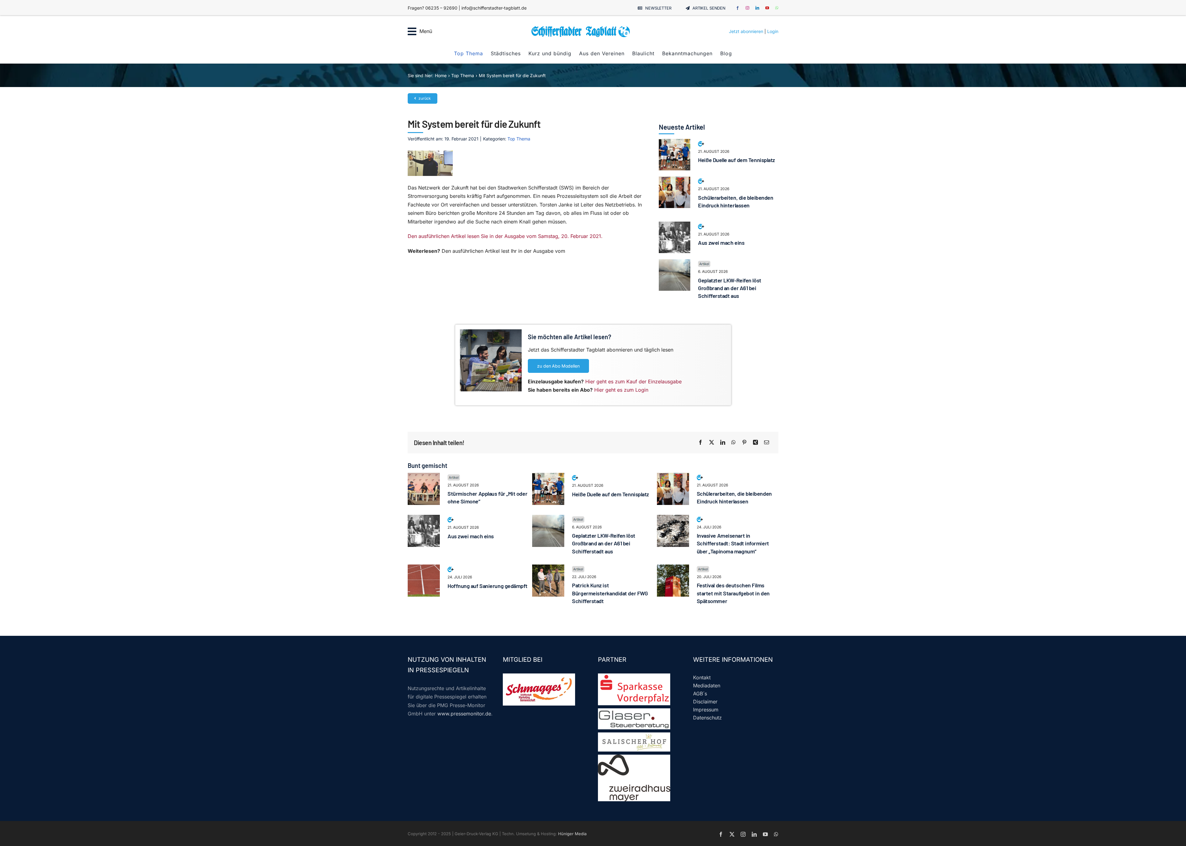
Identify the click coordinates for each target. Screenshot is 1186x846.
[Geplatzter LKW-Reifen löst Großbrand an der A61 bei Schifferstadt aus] (674, 263)
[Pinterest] (744, 442)
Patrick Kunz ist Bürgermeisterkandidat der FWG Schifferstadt (610, 593)
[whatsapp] (776, 8)
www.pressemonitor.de (464, 714)
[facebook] (737, 8)
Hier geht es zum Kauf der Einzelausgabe (633, 381)
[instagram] (747, 8)
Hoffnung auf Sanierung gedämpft (488, 585)
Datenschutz (707, 718)
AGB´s (700, 693)
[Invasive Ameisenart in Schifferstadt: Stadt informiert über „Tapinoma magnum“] (673, 519)
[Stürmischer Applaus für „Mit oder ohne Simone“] (424, 477)
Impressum (705, 709)
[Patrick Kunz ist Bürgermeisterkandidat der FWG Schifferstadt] (548, 568)
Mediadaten (706, 685)
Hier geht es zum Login (621, 390)
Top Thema (518, 138)
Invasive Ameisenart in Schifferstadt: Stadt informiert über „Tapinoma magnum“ (733, 543)
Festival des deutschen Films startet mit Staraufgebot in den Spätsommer (733, 593)
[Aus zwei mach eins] (674, 226)
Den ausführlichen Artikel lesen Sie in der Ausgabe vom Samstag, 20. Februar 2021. (505, 236)
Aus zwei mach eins (721, 242)
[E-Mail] (766, 442)
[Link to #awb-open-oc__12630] (412, 31)
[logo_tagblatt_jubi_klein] (580, 28)
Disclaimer (705, 701)
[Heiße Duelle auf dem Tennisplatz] (674, 143)
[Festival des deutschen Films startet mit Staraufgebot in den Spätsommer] (673, 568)
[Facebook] (700, 442)
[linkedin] (757, 8)
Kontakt (702, 677)
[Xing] (755, 442)
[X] (711, 442)
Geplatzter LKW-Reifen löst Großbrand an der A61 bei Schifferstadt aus (729, 288)
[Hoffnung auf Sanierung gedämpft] (424, 568)
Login (772, 31)
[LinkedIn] (722, 442)
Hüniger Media (572, 833)
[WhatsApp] (733, 442)
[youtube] (767, 8)
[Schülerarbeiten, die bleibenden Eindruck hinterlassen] (674, 180)
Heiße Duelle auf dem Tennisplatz (736, 159)
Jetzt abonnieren (746, 31)
